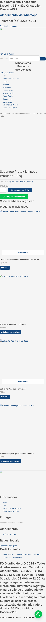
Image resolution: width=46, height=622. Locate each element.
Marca (7, 113)
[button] (14, 197)
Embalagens (8, 90)
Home (5, 503)
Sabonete (29, 182)
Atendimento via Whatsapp (18, 15)
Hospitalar (7, 87)
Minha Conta (23, 62)
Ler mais (5, 267)
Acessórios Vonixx (10, 108)
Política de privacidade (12, 508)
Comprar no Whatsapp (15, 197)
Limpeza (6, 82)
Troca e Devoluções (11, 511)
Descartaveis (8, 93)
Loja (4, 76)
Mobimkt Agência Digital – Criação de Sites (17, 617)
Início (2, 113)
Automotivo (7, 102)
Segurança (7, 99)
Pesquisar (4, 58)
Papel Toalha (8, 96)
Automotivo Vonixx (10, 105)
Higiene (6, 84)
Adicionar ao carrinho (20, 190)
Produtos (23, 66)
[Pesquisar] (43, 58)
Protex (14, 113)
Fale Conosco (23, 69)
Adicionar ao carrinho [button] (10, 332)
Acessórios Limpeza (11, 79)
